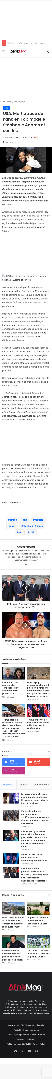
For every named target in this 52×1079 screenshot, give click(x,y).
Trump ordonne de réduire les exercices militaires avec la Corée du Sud (38, 724)
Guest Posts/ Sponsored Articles (21, 1034)
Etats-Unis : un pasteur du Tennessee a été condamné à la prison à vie (11, 688)
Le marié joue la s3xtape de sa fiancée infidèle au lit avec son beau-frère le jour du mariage (34, 799)
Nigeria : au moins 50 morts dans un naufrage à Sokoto (38, 920)
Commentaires (41, 784)
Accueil (8, 101)
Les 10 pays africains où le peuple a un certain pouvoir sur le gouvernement (13, 922)
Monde (16, 101)
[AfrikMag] (18, 51)
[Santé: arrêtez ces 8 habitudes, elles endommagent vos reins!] (11, 858)
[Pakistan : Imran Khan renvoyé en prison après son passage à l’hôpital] (13, 941)
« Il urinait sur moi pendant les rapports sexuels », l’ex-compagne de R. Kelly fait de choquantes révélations (34, 874)
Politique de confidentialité (19, 1044)
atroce (13, 519)
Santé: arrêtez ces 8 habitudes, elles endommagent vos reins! (34, 857)
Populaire (8, 784)
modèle (39, 519)
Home (25, 1030)
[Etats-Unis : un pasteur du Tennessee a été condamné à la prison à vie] (13, 673)
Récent (23, 784)
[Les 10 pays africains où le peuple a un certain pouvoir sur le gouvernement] (13, 908)
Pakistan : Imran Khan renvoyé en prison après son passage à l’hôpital (12, 955)
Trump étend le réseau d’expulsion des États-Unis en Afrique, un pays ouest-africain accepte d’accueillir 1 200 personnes (13, 728)
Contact (41, 1034)
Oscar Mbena (10, 137)
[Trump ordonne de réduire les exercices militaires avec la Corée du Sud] (38, 710)
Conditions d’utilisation (26, 1039)
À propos (34, 1030)
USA (23, 101)
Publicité (17, 1030)
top (20, 532)
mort (13, 526)
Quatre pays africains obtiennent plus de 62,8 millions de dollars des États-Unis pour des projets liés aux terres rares (38, 689)
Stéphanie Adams (33, 526)
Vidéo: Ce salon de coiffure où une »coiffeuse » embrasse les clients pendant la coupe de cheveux (35, 817)
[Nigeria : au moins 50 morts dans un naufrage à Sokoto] (38, 908)
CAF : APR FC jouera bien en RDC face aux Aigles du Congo (38, 953)
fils (25, 519)
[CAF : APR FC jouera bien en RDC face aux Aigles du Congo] (38, 941)
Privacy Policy (39, 1044)
